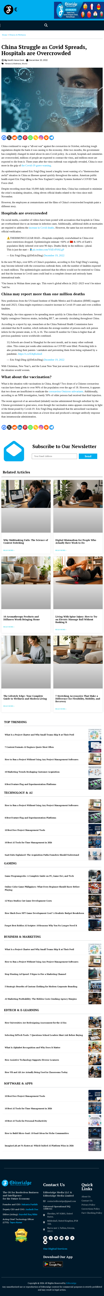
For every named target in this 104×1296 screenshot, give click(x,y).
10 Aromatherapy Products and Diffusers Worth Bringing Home (21, 618)
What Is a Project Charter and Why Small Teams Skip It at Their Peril (39, 734)
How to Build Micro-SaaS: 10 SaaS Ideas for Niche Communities (37, 1133)
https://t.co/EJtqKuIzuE (30, 353)
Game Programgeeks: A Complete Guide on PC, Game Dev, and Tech (39, 876)
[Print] (46, 137)
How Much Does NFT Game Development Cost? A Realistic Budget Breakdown (44, 913)
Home (4, 34)
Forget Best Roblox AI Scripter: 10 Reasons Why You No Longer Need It (41, 925)
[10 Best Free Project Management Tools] (94, 830)
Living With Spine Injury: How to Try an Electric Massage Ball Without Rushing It (76, 619)
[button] (46, 25)
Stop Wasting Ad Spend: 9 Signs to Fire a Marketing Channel (35, 974)
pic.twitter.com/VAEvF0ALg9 (48, 249)
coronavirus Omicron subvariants (66, 391)
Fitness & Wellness (17, 34)
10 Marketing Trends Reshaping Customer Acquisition (32, 771)
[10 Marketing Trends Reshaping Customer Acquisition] (94, 771)
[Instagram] (41, 137)
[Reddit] (14, 137)
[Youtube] (45, 1242)
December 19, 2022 (54, 255)
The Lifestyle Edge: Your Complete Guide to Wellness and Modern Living (25, 697)
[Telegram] (51, 137)
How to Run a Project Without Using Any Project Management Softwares (41, 759)
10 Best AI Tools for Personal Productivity (26, 1120)
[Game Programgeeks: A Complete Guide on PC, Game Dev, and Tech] (94, 875)
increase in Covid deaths (41, 227)
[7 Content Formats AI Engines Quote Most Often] (94, 746)
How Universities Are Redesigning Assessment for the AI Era (35, 1022)
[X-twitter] (51, 1238)
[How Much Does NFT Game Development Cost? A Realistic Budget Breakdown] (94, 913)
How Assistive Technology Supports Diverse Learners (32, 1059)
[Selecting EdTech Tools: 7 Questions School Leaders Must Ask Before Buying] (94, 1035)
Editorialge (71, 1283)
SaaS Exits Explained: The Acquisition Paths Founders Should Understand (42, 854)
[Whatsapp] (30, 137)
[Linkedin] (19, 137)
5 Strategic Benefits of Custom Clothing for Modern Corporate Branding (41, 986)
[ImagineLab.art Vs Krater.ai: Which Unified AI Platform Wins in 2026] (94, 1145)
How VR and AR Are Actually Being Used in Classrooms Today (36, 1072)
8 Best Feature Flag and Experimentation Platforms (30, 784)
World (24, 63)
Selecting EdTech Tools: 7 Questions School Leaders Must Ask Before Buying (44, 1035)
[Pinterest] (25, 137)
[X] (9, 137)
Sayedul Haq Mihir (28, 1214)
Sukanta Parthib (30, 1204)
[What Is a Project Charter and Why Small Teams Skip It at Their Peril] (94, 734)
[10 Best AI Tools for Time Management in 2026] (94, 842)
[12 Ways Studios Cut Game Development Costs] (94, 900)
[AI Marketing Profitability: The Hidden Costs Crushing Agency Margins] (94, 998)
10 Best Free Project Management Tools (25, 830)
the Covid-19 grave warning (36, 165)
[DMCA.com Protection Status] (21, 1241)
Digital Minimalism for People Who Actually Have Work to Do (75, 541)
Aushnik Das (31, 1209)
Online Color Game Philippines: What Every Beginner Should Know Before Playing (42, 888)
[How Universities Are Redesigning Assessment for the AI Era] (94, 1022)
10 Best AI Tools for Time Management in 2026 (28, 842)
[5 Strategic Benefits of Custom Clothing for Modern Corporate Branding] (94, 986)
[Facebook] (4, 137)
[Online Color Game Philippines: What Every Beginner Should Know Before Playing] (94, 888)
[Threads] (72, 1238)
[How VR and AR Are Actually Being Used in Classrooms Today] (94, 1072)
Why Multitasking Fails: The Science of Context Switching (25, 541)
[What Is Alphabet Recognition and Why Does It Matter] (94, 1047)
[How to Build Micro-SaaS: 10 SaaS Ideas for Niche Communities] (94, 1133)
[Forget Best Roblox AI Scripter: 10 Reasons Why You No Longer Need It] (94, 925)
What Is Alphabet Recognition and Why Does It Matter (32, 1047)
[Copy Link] (35, 137)
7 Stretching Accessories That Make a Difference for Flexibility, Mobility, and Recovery (77, 698)
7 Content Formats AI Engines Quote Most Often (29, 747)
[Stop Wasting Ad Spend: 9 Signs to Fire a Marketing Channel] (94, 974)
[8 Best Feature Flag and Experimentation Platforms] (94, 784)
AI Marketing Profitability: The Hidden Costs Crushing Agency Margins (41, 998)
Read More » (8, 550)
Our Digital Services (55, 1248)
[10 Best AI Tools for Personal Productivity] (94, 1120)
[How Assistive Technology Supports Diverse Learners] (94, 1059)
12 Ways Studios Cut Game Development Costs (28, 900)
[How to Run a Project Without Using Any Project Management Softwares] (94, 759)
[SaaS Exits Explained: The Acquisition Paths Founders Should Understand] (94, 854)
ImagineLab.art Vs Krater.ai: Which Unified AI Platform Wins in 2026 (39, 1145)
